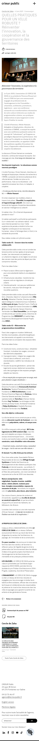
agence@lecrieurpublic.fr (12, 697)
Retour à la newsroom (13, 599)
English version (8, 702)
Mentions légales (9, 707)
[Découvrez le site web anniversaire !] (30, 732)
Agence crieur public (10, 3)
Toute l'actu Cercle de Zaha (14, 658)
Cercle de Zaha (7, 11)
